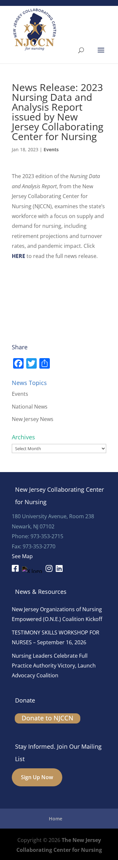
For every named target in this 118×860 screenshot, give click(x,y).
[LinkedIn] (59, 569)
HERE (18, 256)
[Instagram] (49, 569)
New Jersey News (32, 419)
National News (30, 406)
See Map (22, 556)
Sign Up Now (37, 777)
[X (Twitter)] (32, 569)
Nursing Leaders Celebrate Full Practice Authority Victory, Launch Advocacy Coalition (54, 665)
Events (51, 149)
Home (55, 818)
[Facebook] (15, 569)
